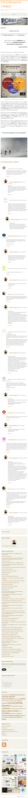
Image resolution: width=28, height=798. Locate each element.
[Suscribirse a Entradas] (4, 746)
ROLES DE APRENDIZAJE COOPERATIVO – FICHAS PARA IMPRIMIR (12, 562)
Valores (4, 719)
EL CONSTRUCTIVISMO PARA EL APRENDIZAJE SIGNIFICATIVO (12, 600)
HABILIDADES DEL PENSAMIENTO (7, 729)
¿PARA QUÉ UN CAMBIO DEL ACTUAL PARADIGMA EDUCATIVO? (12, 629)
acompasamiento (5, 694)
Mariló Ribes (11, 413)
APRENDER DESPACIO (5, 574)
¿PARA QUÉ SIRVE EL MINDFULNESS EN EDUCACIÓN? (10, 618)
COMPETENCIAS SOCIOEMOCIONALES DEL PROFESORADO (11, 636)
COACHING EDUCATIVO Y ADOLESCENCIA (8, 620)
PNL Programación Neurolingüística (13, 717)
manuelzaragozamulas (14, 182)
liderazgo (20, 713)
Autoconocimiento (8, 699)
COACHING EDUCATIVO (5, 726)
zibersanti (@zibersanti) (13, 236)
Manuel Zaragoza (15, 219)
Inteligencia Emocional (13, 713)
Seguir (4, 669)
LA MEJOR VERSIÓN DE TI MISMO (7, 569)
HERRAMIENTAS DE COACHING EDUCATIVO (9, 731)
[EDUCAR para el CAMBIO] (14, 25)
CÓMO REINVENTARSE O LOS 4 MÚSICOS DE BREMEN (10, 652)
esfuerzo (20, 711)
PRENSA (3, 733)
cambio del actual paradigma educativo (9, 700)
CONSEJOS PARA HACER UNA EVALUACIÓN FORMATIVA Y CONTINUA (13, 580)
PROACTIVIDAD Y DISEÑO (6, 654)
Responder (8, 176)
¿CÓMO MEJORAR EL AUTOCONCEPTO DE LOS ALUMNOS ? (11, 649)
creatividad (6, 708)
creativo (11, 708)
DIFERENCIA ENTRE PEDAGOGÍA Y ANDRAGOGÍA (10, 586)
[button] (9, 759)
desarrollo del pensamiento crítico (18, 708)
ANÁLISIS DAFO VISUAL (5, 589)
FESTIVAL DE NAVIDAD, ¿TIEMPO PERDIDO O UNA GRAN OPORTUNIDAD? (13, 567)
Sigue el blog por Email (7, 661)
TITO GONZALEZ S (12, 440)
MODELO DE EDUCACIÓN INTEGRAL (7, 640)
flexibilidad (5, 713)
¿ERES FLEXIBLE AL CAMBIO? (6, 572)
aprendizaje (22, 694)
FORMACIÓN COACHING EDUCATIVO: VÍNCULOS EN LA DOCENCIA (12, 631)
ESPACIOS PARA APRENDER (6, 597)
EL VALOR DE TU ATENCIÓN (6, 556)
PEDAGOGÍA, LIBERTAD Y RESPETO (7, 584)
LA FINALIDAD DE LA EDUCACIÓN (7, 647)
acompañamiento (14, 694)
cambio (22, 699)
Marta (9, 294)
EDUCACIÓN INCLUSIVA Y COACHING (8, 656)
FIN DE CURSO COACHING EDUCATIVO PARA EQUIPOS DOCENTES (12, 627)
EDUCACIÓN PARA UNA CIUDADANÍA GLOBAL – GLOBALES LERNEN (13, 638)
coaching (11, 703)
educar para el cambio (10, 711)
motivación (22, 715)
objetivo (3, 717)
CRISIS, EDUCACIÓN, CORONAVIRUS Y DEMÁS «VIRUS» (10, 582)
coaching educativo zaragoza (16, 706)
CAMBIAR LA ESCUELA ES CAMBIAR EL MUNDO (9, 634)
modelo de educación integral (10, 715)
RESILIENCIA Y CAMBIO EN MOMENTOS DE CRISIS (10, 576)
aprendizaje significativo (8, 696)
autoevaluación (17, 698)
